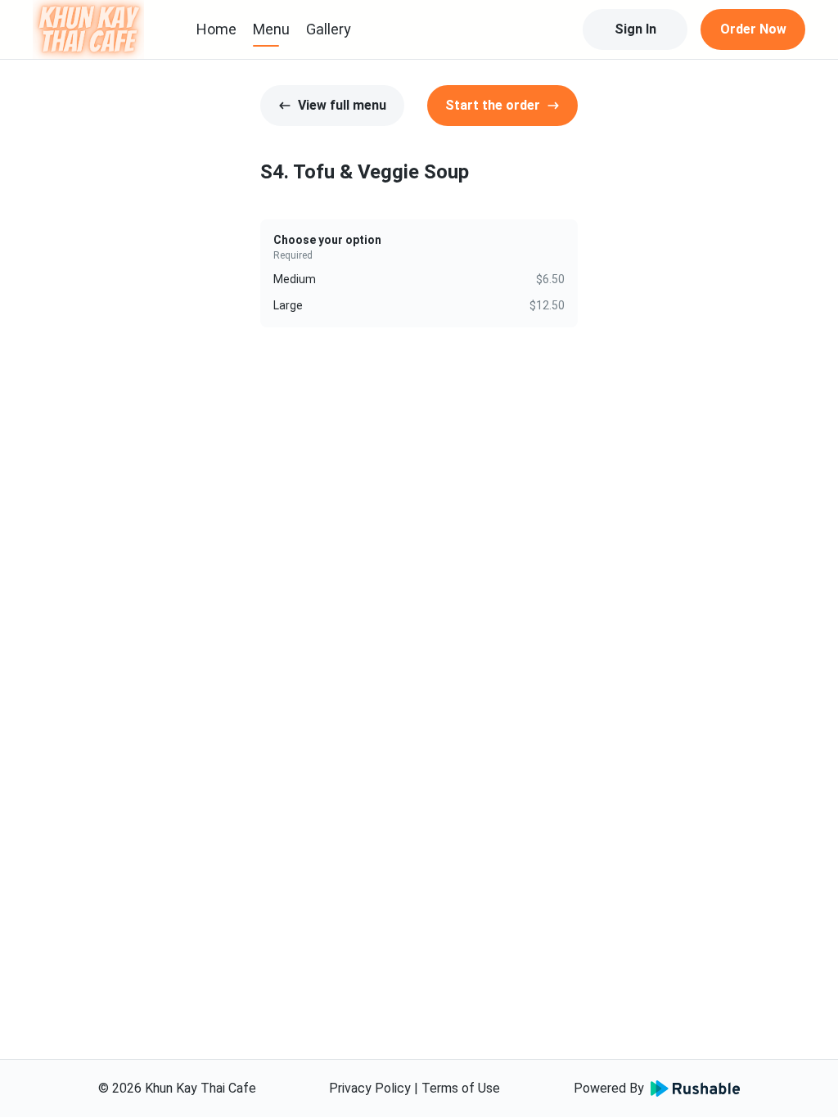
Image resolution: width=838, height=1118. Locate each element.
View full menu (342, 105)
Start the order (492, 105)
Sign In (635, 29)
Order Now (753, 29)
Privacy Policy (370, 1088)
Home (216, 29)
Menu (271, 29)
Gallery (328, 29)
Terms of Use (460, 1088)
